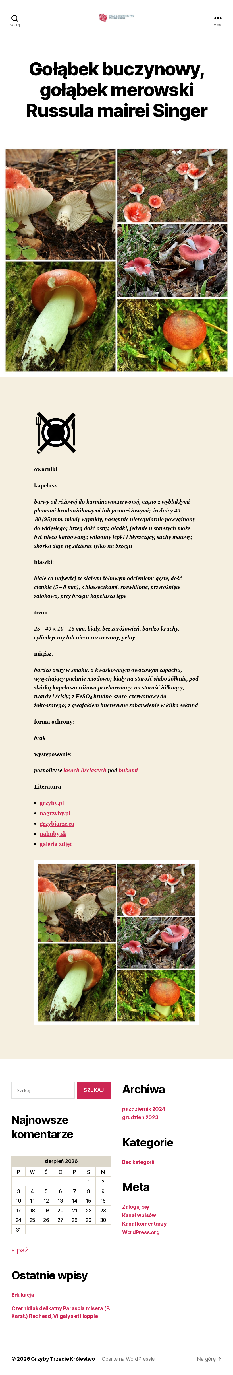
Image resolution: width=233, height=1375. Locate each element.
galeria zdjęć (56, 844)
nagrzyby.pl (55, 813)
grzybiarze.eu (57, 824)
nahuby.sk (53, 834)
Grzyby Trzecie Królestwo (63, 1359)
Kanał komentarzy (144, 1224)
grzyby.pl (52, 803)
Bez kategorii (138, 1162)
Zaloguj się (135, 1207)
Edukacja (22, 1295)
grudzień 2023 (140, 1117)
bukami (127, 770)
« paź (19, 1250)
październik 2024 (143, 1109)
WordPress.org (141, 1232)
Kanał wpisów (139, 1215)
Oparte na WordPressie (128, 1359)
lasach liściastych (85, 770)
